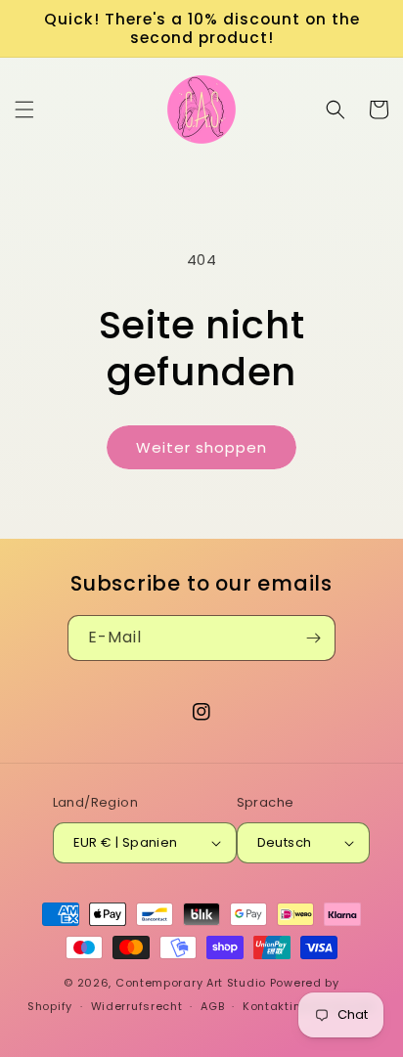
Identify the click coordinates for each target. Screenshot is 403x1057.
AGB (212, 1006)
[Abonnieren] (313, 638)
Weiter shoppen (201, 447)
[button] (24, 109)
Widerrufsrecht (137, 1006)
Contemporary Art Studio (190, 983)
